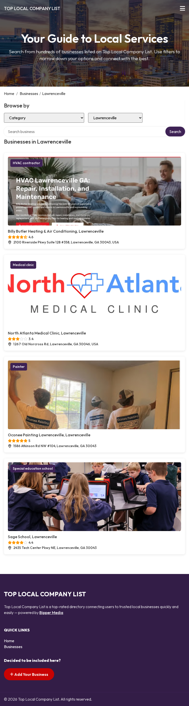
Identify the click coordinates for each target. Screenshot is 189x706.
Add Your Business (31, 674)
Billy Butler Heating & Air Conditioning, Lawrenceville (56, 231)
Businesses (29, 93)
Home (9, 93)
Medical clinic (23, 265)
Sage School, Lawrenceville (32, 536)
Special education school (33, 468)
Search (175, 131)
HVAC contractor (26, 163)
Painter (19, 366)
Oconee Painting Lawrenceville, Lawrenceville (49, 434)
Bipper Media (51, 612)
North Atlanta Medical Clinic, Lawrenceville (47, 333)
